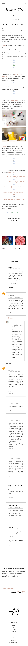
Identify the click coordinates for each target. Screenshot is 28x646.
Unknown (11, 295)
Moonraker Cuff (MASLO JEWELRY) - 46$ (14, 182)
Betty (4, 45)
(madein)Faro (16, 218)
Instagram (14, 627)
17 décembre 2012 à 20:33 (14, 487)
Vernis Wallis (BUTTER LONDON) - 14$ (14, 199)
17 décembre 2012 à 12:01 (14, 403)
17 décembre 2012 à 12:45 (14, 420)
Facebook (14, 625)
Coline (4, 146)
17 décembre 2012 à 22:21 (14, 507)
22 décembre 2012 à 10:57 (14, 529)
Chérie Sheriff (14, 100)
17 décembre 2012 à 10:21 (14, 297)
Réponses (10, 318)
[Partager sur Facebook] (11, 220)
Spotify (14, 631)
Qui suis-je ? (14, 640)
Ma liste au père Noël (18, 592)
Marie (9, 402)
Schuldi (10, 267)
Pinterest (14, 629)
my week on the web (14, 19)
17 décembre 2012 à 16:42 (14, 458)
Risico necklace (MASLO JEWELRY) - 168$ (14, 187)
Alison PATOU (11, 370)
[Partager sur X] (14, 220)
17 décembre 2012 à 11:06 (14, 371)
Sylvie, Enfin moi (12, 505)
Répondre (11, 287)
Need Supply (19, 87)
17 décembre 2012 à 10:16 (14, 269)
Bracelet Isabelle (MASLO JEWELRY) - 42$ (14, 177)
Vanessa (10, 527)
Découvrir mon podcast (14, 642)
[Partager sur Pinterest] (16, 220)
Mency (10, 457)
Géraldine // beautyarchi (15, 485)
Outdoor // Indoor (9, 590)
